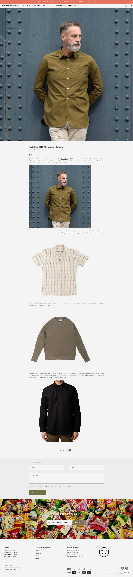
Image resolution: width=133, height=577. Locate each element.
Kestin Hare (64, 159)
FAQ (37, 555)
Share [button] (33, 155)
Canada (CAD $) (11, 570)
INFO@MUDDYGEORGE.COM (75, 556)
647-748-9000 (71, 554)
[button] (17, 5)
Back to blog (68, 450)
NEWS (37, 558)
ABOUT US (38, 551)
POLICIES (38, 553)
